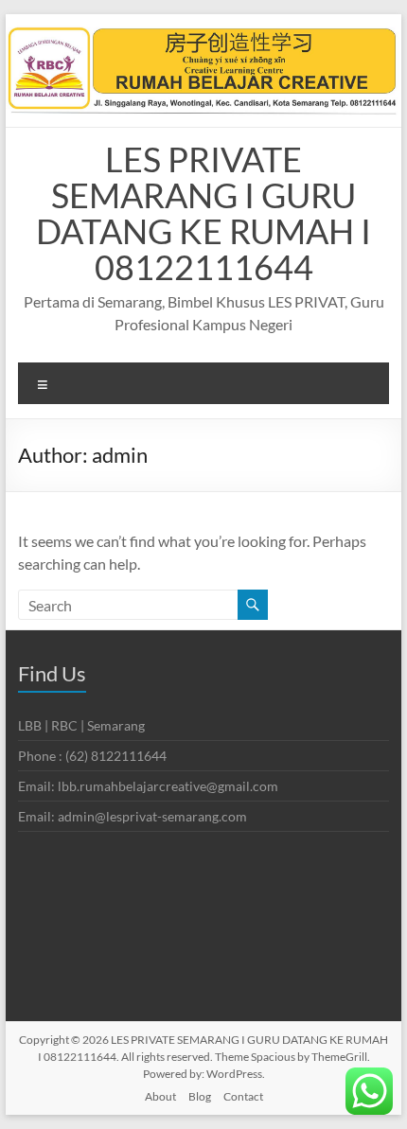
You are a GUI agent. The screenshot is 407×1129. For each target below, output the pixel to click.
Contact (243, 1096)
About (160, 1096)
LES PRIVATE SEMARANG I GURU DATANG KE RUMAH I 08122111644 (203, 213)
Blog (199, 1096)
